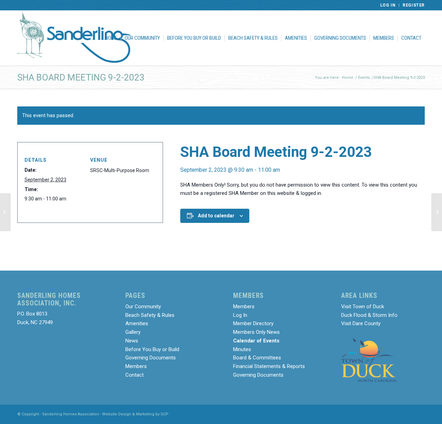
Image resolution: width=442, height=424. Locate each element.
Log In (388, 5)
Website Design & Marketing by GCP (135, 414)
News (131, 341)
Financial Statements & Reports (269, 366)
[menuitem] (388, 5)
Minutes (242, 349)
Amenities (136, 323)
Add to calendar (216, 215)
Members (136, 366)
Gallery (133, 332)
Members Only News (256, 332)
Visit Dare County (361, 323)
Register (414, 5)
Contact (134, 375)
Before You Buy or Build (152, 349)
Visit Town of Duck (362, 306)
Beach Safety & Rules (149, 315)
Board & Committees (257, 358)
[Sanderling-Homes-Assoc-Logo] (74, 38)
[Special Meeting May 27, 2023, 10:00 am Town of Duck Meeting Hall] (5, 212)
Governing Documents (150, 358)
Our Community (143, 306)
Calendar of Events (256, 341)
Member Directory (253, 323)
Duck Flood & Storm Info (369, 315)
